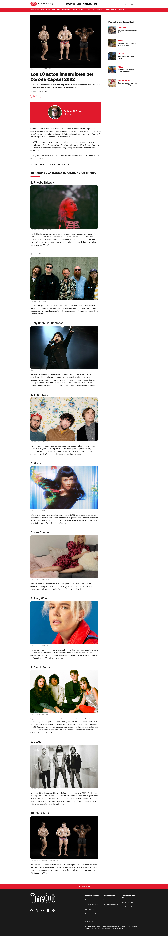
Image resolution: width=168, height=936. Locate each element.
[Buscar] (125, 4)
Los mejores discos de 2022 (58, 164)
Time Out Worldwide (128, 902)
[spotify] (53, 910)
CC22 (34, 143)
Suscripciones (107, 900)
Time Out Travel (127, 907)
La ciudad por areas (110, 9)
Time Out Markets (90, 4)
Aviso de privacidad (91, 905)
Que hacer (99, 9)
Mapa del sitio (89, 921)
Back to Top (86, 887)
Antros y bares (50, 9)
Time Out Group (90, 909)
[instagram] (48, 910)
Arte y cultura (66, 9)
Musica (75, 9)
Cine (58, 9)
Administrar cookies (91, 914)
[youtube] (42, 910)
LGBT (88, 9)
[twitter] (37, 910)
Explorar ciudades (73, 4)
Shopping (82, 9)
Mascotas (121, 9)
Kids (93, 9)
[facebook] (31, 910)
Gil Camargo (78, 111)
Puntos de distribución (110, 905)
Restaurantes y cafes (37, 9)
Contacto (88, 900)
